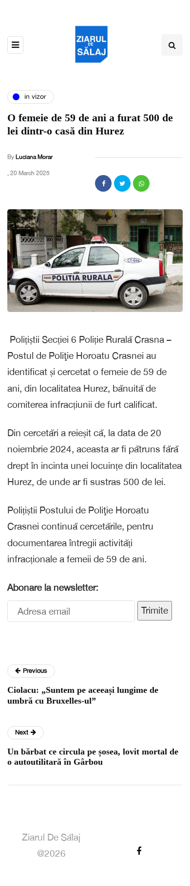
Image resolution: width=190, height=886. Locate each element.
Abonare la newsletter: (52, 587)
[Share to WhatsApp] (141, 183)
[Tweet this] (122, 183)
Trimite (154, 610)
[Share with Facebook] (103, 183)
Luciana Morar (34, 157)
